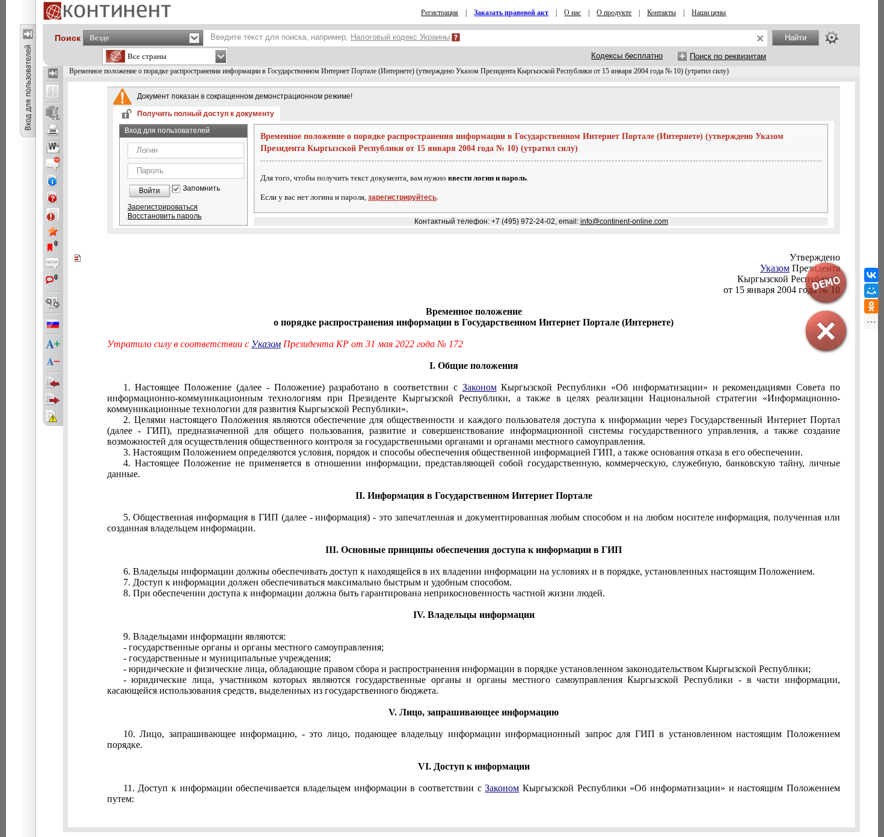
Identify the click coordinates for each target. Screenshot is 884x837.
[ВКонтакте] (871, 275)
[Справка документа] (53, 197)
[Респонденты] (53, 399)
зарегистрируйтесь (402, 197)
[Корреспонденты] (53, 382)
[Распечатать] (53, 130)
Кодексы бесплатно (627, 55)
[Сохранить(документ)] (53, 113)
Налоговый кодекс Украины (400, 37)
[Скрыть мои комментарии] (53, 265)
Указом (266, 344)
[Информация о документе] (53, 180)
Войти (149, 191)
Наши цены (709, 12)
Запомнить (201, 189)
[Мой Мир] (871, 290)
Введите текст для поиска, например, (330, 37)
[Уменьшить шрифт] (53, 361)
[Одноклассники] (871, 306)
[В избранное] (53, 231)
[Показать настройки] (831, 37)
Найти (795, 37)
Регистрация (439, 12)
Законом (479, 387)
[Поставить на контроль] (53, 214)
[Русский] (53, 324)
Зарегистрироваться (162, 207)
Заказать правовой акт (511, 12)
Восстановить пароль (164, 216)
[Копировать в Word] (53, 147)
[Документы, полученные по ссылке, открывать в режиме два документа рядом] (53, 92)
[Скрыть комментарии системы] (53, 163)
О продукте (614, 12)
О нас (572, 12)
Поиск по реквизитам (728, 56)
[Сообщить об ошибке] (53, 416)
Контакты (661, 12)
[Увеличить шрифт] (53, 345)
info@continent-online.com (624, 221)
